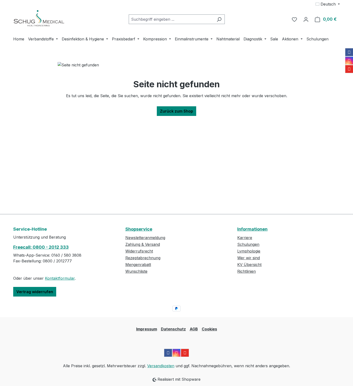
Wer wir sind (248, 257)
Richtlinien (246, 271)
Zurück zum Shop (176, 111)
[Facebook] (349, 52)
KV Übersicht (249, 264)
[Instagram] (349, 60)
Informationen (252, 229)
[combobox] (171, 19)
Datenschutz (173, 329)
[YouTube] (349, 69)
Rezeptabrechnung (142, 257)
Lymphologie (248, 251)
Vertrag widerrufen (34, 291)
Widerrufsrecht (139, 251)
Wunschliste (136, 271)
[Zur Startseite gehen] (39, 18)
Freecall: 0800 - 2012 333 (41, 247)
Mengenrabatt (138, 264)
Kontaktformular (60, 278)
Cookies (209, 329)
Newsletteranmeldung (145, 237)
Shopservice (138, 229)
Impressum (146, 329)
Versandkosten (160, 365)
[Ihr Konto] (306, 19)
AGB (194, 329)
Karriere (244, 237)
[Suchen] (219, 19)
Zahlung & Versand (142, 244)
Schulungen (248, 244)
